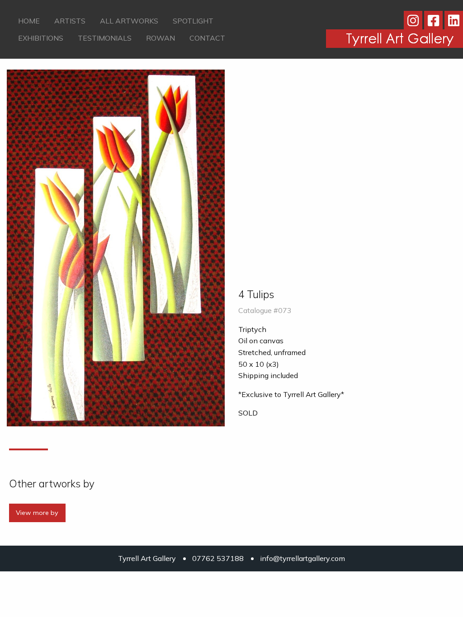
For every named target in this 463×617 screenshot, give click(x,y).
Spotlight (193, 20)
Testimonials (105, 37)
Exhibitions (40, 37)
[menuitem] (29, 20)
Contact (207, 37)
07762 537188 (218, 558)
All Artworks (129, 20)
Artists (69, 20)
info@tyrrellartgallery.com (302, 558)
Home (29, 20)
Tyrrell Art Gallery (147, 558)
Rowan (160, 37)
